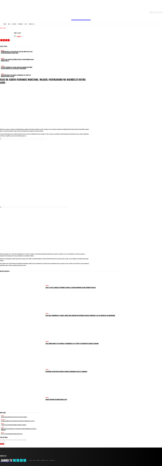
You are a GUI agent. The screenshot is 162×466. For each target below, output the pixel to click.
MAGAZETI (3, 419)
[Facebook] (1, 40)
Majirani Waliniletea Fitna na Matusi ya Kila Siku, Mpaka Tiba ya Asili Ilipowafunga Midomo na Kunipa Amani (17, 52)
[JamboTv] (15, 36)
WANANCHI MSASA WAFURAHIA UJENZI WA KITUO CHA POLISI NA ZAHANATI (14, 417)
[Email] (55, 123)
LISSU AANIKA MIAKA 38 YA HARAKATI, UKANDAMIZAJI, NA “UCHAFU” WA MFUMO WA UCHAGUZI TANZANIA (16, 75)
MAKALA (2, 50)
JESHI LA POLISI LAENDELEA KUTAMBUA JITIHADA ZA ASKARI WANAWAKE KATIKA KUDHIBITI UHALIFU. (17, 60)
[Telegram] (47, 123)
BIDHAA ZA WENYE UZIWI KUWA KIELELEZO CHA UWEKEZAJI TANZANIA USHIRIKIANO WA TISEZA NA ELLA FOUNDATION (18, 429)
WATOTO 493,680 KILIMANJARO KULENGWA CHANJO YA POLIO (11, 434)
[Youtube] (9, 40)
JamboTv (19, 36)
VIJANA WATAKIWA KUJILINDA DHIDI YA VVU (56, 399)
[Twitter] (6, 40)
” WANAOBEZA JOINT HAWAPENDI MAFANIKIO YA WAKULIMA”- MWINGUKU (13, 425)
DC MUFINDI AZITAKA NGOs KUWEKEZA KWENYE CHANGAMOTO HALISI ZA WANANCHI (66, 371)
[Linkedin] (51, 123)
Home (1, 28)
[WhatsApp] (44, 123)
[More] (60, 123)
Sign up (2, 443)
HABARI (4, 28)
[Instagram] (4, 40)
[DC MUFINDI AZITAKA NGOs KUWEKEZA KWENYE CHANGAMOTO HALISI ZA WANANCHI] (22, 370)
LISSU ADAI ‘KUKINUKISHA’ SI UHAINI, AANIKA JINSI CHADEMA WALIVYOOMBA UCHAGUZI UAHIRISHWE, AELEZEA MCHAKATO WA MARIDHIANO (16, 67)
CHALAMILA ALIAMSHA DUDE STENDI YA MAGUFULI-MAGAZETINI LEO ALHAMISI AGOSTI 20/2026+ (18, 421)
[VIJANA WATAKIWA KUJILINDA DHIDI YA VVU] (22, 398)
